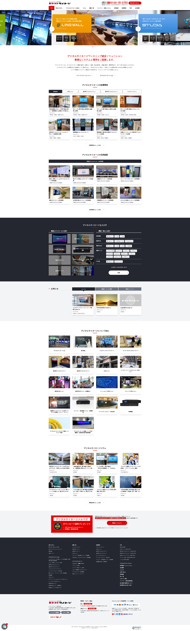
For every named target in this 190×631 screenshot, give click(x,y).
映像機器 (50, 575)
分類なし (98, 495)
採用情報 (122, 574)
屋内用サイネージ (76, 551)
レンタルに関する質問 (124, 559)
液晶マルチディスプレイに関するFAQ (127, 555)
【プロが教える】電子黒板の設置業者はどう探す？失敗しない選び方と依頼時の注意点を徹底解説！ (83, 491)
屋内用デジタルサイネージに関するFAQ (128, 553)
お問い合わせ (123, 572)
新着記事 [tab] (55, 91)
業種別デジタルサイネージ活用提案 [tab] (95, 161)
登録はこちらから (117, 523)
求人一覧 (122, 576)
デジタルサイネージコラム (126, 563)
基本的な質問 (122, 547)
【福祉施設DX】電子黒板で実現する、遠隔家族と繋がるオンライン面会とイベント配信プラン (83, 468)
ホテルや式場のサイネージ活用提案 (130, 200)
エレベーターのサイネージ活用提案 (130, 179)
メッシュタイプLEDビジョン (54, 581)
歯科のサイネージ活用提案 (56, 200)
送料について (51, 553)
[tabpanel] (95, 118)
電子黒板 (75, 472)
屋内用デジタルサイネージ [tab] (89, 91)
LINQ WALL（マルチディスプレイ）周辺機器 (81, 557)
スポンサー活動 (123, 578)
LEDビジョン (51, 577)
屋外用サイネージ (76, 549)
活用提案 (116, 8)
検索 (119, 272)
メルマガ (122, 570)
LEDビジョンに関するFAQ (125, 549)
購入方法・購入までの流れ (54, 547)
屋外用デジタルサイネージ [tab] (111, 91)
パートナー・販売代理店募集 (126, 580)
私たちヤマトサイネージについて (55, 549)
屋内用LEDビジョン (53, 583)
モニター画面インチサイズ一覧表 (55, 562)
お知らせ (74, 313)
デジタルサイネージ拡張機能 (78, 571)
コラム (84, 8)
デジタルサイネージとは (54, 557)
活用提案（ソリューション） (126, 565)
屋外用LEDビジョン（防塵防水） (55, 585)
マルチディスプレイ (81, 313)
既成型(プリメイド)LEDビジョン (55, 587)
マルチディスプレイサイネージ (55, 569)
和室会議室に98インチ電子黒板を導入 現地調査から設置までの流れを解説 (59, 110)
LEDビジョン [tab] (70, 91)
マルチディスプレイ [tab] (132, 91)
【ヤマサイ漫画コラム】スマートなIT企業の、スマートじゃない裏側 (131, 467)
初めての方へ (59, 8)
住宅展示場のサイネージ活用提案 (82, 200)
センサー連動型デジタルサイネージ (79, 569)
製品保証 (50, 551)
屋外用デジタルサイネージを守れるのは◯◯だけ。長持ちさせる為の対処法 (59, 467)
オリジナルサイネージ (77, 561)
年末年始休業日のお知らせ (104, 307)
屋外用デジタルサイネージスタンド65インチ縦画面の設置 (58, 133)
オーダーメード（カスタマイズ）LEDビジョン (58, 579)
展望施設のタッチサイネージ (80, 132)
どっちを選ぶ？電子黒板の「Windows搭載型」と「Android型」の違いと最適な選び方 (106, 468)
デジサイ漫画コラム (124, 472)
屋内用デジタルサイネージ (54, 564)
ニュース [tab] (83, 289)
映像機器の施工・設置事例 (101, 561)
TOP (51, 8)
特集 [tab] (130, 289)
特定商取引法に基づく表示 (126, 585)
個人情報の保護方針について (126, 583)
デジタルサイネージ (53, 472)
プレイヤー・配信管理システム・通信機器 (80, 555)
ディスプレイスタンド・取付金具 (55, 571)
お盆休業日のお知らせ (126, 307)
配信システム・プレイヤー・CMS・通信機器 (58, 573)
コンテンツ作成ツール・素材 (78, 567)
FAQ (131, 8)
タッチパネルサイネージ (101, 555)
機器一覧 (91, 8)
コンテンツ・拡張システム (104, 8)
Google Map (88, 604)
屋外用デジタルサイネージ (54, 566)
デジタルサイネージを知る (72, 8)
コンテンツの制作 (76, 565)
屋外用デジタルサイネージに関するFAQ (128, 551)
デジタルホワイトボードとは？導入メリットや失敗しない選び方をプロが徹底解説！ (59, 491)
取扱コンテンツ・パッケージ (78, 573)
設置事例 (124, 8)
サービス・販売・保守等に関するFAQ (127, 557)
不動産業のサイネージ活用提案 (105, 200)
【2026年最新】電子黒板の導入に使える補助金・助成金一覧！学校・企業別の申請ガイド (131, 491)
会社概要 (137, 8)
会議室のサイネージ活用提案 (104, 179)
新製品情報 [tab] (107, 289)
